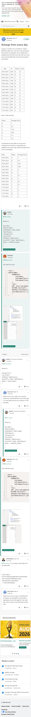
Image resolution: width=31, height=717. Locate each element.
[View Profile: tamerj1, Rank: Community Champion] (3, 360)
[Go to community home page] (10, 21)
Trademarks (4, 709)
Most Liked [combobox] (25, 354)
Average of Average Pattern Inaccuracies (17, 692)
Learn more (6, 647)
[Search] (17, 21)
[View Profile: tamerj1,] (5, 213)
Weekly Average (9, 672)
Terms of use (25, 706)
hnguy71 (15, 694)
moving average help (11, 685)
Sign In (27, 21)
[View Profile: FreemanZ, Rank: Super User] (4, 460)
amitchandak (9, 558)
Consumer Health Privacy (8, 714)
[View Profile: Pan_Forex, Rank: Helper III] (3, 39)
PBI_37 (15, 668)
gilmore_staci (16, 688)
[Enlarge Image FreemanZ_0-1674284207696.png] (12, 322)
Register (22, 21)
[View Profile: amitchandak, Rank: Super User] (3, 559)
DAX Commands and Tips (8, 26)
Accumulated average (11, 679)
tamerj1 (9, 212)
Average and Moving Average (13, 666)
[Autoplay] (12, 653)
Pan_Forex (9, 38)
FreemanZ (10, 255)
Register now (6, 15)
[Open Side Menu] (2, 21)
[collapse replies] (15, 358)
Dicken (14, 681)
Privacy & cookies (16, 706)
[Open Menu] (28, 26)
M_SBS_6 (16, 674)
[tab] (15, 653)
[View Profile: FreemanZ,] (5, 256)
